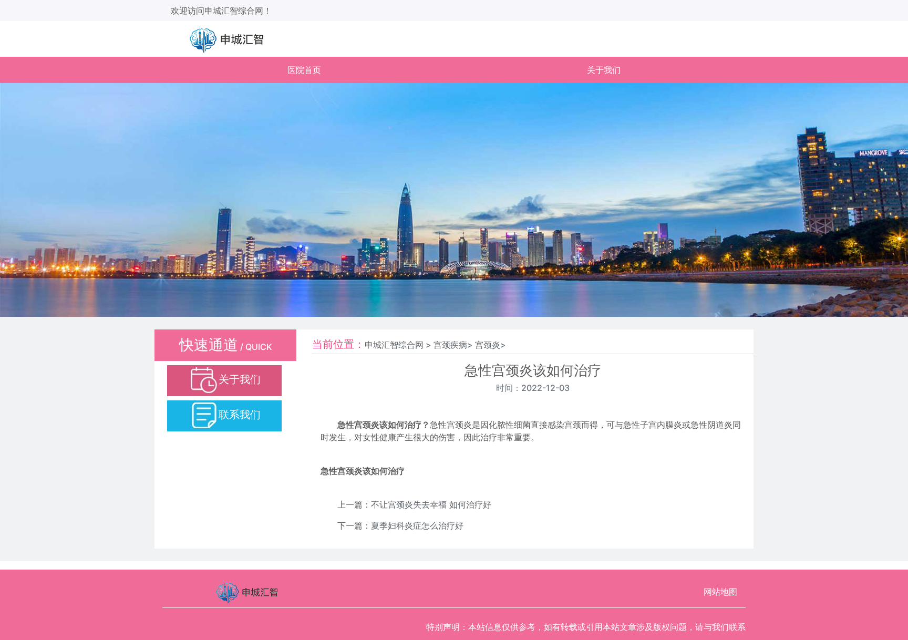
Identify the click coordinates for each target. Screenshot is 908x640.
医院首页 (304, 70)
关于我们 (604, 70)
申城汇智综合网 (394, 344)
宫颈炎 (487, 344)
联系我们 (240, 414)
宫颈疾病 (450, 344)
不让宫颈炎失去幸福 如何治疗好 (431, 504)
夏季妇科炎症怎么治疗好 (417, 525)
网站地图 (720, 591)
